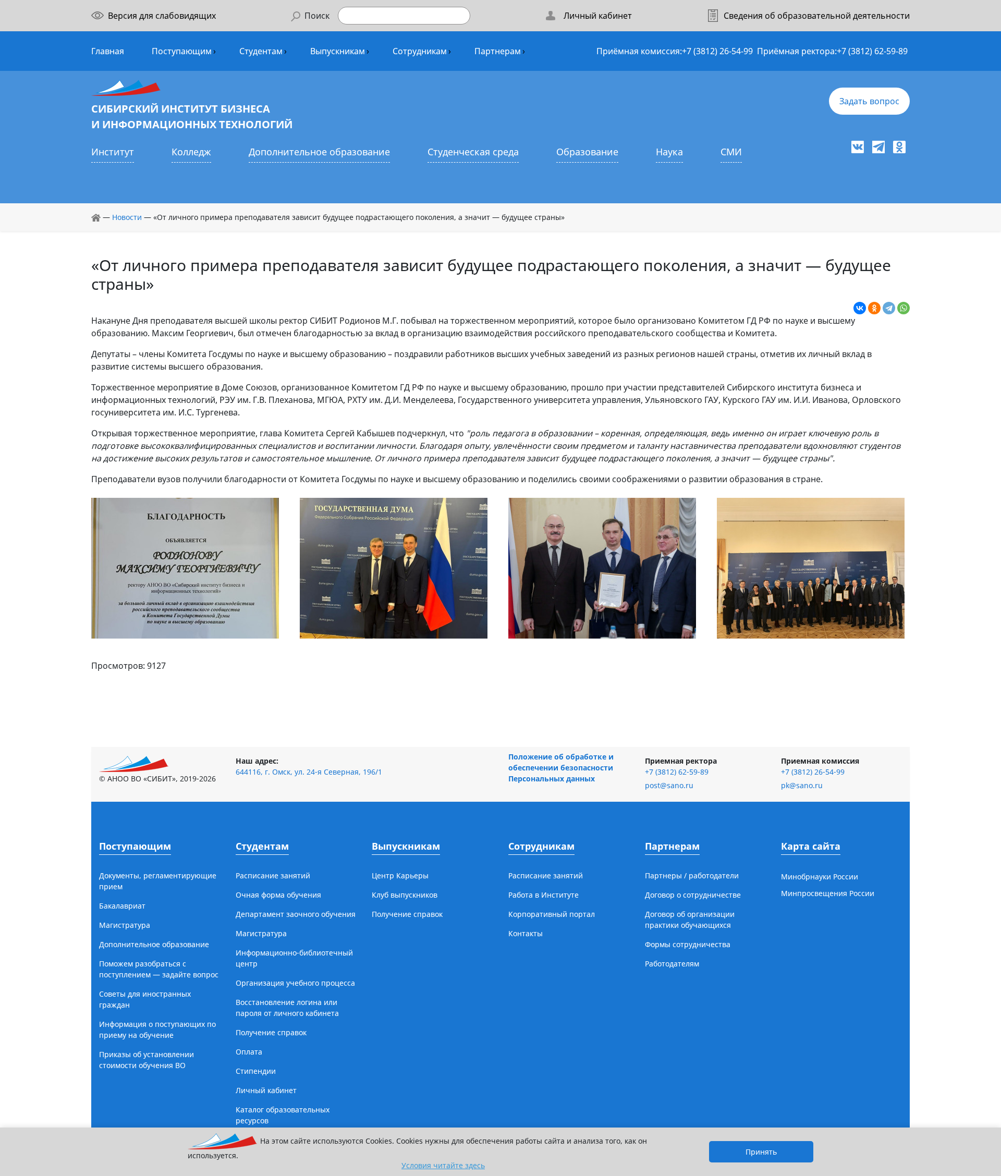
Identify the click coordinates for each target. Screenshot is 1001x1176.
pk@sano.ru (802, 785)
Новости (127, 217)
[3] (602, 567)
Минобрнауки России (819, 876)
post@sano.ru (669, 785)
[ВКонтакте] (859, 308)
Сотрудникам (420, 51)
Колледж (191, 151)
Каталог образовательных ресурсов (282, 1115)
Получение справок (271, 1032)
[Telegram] (889, 308)
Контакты (525, 933)
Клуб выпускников (404, 895)
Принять (761, 1152)
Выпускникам (337, 51)
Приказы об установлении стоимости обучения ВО (146, 1059)
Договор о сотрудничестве (693, 895)
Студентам (261, 51)
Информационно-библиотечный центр (294, 958)
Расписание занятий (273, 875)
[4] (811, 567)
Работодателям (672, 964)
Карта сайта (810, 846)
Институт (112, 151)
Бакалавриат (122, 906)
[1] (185, 567)
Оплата (249, 1052)
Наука (669, 151)
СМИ (731, 151)
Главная (107, 51)
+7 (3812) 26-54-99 (717, 51)
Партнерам (497, 51)
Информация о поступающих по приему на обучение (157, 1029)
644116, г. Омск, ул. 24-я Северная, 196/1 (309, 772)
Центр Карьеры (400, 875)
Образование (587, 151)
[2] (393, 567)
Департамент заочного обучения (296, 914)
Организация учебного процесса (295, 983)
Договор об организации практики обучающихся (690, 919)
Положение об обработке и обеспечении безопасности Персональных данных (561, 767)
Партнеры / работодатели (692, 875)
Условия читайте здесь (443, 1165)
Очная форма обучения (278, 895)
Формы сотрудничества (687, 944)
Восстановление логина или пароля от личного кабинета (287, 1007)
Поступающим (182, 51)
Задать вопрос (869, 101)
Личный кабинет (266, 1090)
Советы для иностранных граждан (145, 999)
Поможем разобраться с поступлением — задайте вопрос (158, 969)
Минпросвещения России (827, 893)
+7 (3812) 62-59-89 (872, 51)
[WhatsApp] (903, 308)
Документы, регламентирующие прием (157, 881)
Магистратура (124, 925)
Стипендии (256, 1071)
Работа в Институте (543, 895)
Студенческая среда (473, 151)
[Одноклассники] (874, 308)
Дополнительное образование (319, 151)
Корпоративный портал (551, 914)
